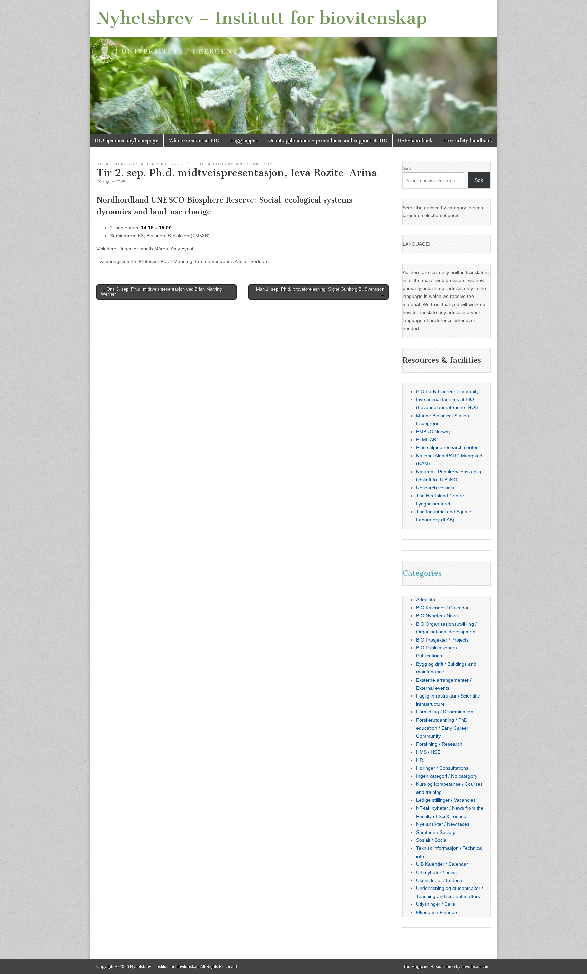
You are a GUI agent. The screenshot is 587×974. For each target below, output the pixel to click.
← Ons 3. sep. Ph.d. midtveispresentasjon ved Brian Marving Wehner (161, 292)
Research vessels (435, 487)
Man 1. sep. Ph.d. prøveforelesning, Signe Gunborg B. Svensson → (320, 292)
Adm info (425, 600)
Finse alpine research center (447, 447)
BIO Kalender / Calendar (121, 163)
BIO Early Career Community (447, 391)
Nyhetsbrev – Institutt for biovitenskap (261, 18)
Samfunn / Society (435, 832)
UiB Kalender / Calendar (442, 864)
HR (419, 760)
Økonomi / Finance (436, 912)
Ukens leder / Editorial (439, 880)
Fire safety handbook (467, 141)
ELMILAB (426, 439)
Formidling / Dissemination (444, 711)
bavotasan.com (475, 966)
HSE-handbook (415, 141)
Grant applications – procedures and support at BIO (327, 141)
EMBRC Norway (433, 431)
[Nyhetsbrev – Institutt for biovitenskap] (293, 67)
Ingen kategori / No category (446, 776)
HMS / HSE (428, 752)
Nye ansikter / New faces (442, 824)
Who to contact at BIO (194, 141)
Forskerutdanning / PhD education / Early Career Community (209, 163)
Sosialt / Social (431, 840)
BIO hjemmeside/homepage (126, 141)
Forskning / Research (439, 744)
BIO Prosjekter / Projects (442, 640)
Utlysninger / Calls (435, 904)
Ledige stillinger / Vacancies (446, 800)
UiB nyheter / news (436, 872)
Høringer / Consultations (442, 768)
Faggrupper (244, 141)
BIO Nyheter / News (437, 615)
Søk (407, 168)
